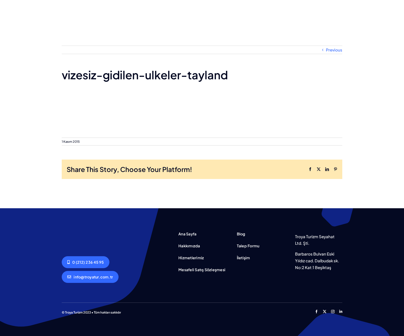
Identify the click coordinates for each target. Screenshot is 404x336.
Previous (334, 49)
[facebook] (316, 311)
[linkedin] (340, 311)
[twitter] (324, 311)
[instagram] (333, 311)
